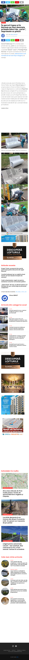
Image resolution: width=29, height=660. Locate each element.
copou (22, 291)
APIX (17, 657)
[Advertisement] (14, 71)
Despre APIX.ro (7, 650)
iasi (25, 291)
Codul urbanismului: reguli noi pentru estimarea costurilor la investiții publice (13, 281)
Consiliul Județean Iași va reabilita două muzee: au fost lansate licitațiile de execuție (13, 276)
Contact (14, 650)
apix (17, 291)
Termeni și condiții (21, 650)
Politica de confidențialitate (15, 651)
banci (19, 291)
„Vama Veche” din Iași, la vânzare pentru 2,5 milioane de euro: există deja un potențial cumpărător (14, 286)
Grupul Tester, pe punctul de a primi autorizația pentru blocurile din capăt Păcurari (12, 270)
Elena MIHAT (14, 34)
